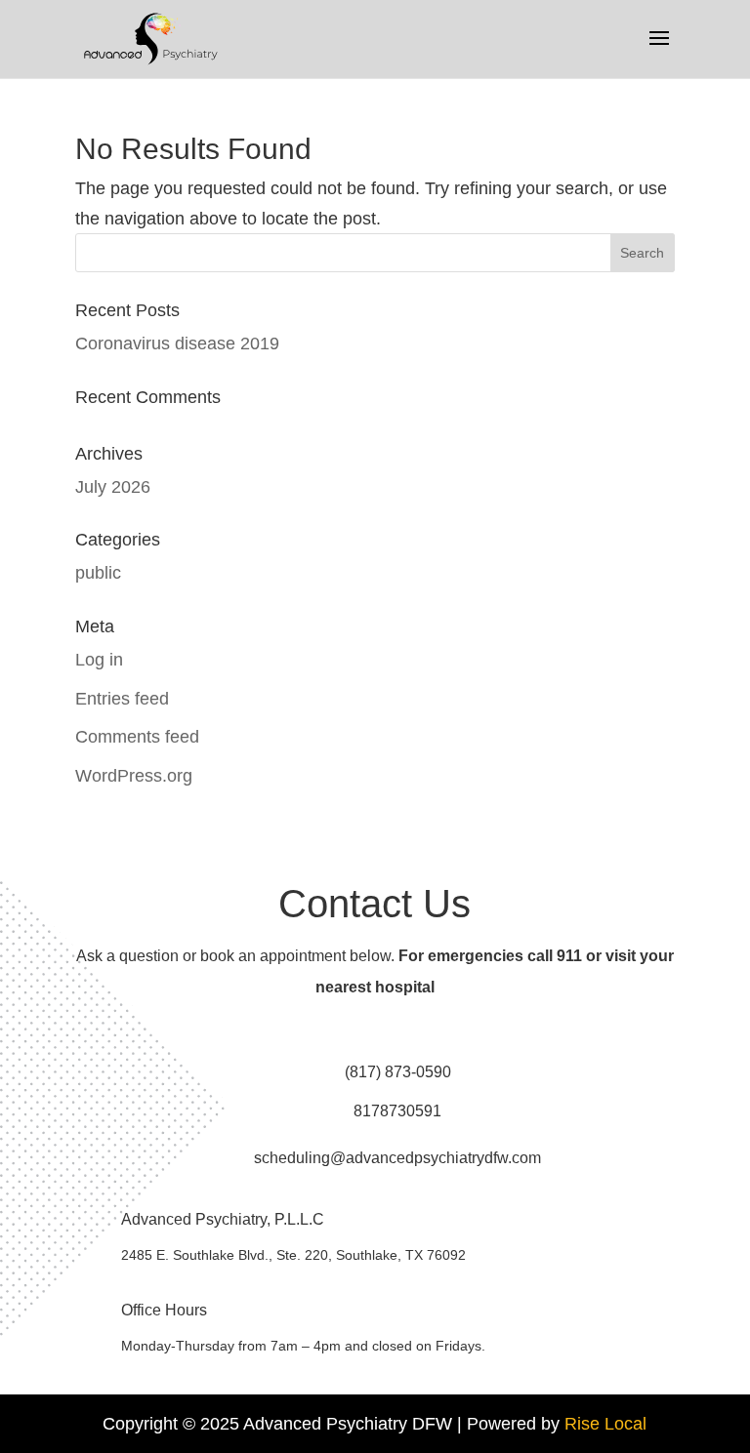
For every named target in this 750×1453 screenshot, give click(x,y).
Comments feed (137, 737)
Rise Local (605, 1423)
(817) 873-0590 (398, 1072)
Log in (99, 659)
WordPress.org (133, 776)
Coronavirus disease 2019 (177, 343)
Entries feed (122, 698)
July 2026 (112, 487)
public (98, 573)
